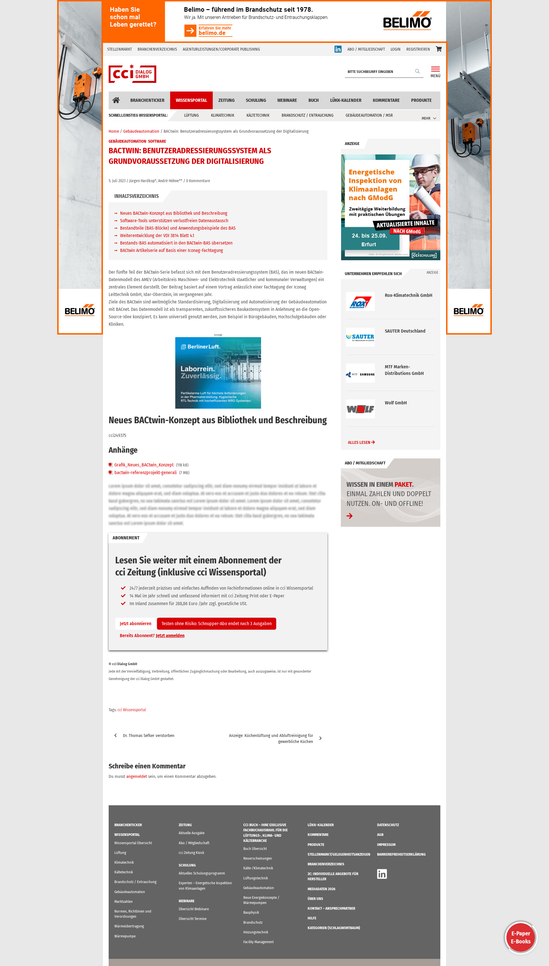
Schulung (256, 100)
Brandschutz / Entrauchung (307, 115)
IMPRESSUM (386, 844)
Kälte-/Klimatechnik (258, 868)
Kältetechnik (257, 115)
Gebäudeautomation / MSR (369, 115)
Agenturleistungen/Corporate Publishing (221, 49)
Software (157, 141)
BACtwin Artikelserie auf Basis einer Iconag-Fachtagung (171, 250)
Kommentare (386, 100)
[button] (439, 49)
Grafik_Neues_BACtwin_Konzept (144, 465)
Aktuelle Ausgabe (191, 833)
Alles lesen (359, 442)
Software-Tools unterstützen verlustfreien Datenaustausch (174, 220)
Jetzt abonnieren (135, 623)
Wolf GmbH (396, 366)
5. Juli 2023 (117, 180)
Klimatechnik (222, 115)
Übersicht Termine (192, 919)
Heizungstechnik (255, 932)
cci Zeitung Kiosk (191, 852)
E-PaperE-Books (521, 937)
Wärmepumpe (125, 936)
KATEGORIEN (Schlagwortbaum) (334, 928)
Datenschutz (388, 825)
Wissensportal (191, 100)
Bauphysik (251, 912)
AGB (380, 834)
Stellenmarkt (119, 49)
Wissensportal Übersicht (133, 843)
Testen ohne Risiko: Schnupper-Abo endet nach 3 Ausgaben (217, 623)
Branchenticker (147, 100)
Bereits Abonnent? (152, 635)
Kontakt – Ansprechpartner (331, 908)
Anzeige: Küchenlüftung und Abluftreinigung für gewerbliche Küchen (271, 738)
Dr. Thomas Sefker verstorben (148, 735)
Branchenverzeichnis (157, 49)
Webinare (287, 100)
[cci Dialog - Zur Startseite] (132, 74)
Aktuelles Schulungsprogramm (202, 873)
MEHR (426, 118)
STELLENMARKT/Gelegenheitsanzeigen (339, 854)
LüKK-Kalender (345, 100)
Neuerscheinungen (257, 858)
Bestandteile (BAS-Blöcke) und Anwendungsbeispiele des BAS (178, 228)
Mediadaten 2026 (321, 889)
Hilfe (312, 918)
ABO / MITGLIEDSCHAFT (366, 49)
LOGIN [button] (396, 49)
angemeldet (136, 776)
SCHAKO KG (396, 403)
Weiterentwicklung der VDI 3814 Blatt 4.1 (157, 235)
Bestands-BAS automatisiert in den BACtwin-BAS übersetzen (176, 243)
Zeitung (226, 100)
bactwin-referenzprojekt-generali (145, 472)
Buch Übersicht (255, 848)
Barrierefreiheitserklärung (401, 854)
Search (417, 71)
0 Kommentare (198, 180)
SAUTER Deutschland (405, 295)
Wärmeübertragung (129, 926)
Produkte (421, 100)
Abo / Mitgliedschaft (194, 843)
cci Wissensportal (132, 709)
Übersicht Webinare (194, 909)
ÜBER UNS (315, 899)
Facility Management (258, 942)
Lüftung (191, 115)
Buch (314, 100)
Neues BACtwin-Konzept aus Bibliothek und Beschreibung (173, 213)
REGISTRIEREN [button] (418, 49)
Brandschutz (252, 922)
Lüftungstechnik (255, 878)
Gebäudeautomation (127, 141)
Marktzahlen (123, 901)
